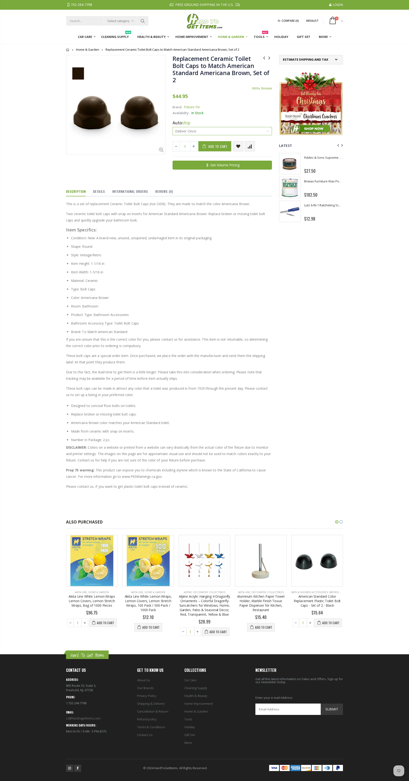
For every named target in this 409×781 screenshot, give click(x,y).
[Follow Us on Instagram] (69, 768)
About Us (143, 680)
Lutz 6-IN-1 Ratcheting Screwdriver (328, 205)
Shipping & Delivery (151, 703)
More (188, 742)
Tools (188, 719)
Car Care (190, 680)
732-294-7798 (81, 4)
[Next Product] (269, 57)
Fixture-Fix (192, 107)
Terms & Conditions (151, 727)
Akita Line (81, 592)
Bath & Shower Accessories (309, 592)
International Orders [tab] (130, 191)
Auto (181, 123)
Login (338, 4)
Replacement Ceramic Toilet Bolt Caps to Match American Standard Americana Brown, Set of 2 (221, 69)
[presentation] (337, 145)
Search (142, 21)
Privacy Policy (146, 696)
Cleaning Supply (195, 688)
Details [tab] (99, 191)
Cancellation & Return (152, 711)
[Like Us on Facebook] (77, 768)
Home (68, 49)
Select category (118, 21)
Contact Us (144, 735)
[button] (337, 522)
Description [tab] (76, 191)
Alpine (188, 592)
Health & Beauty (195, 696)
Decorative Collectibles (209, 592)
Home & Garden (87, 49)
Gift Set (189, 735)
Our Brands (145, 688)
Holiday (189, 727)
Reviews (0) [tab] (164, 191)
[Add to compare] (250, 146)
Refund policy (147, 719)
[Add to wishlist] (238, 146)
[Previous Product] (264, 57)
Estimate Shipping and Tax (305, 60)
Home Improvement (198, 703)
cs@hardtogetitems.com (83, 718)
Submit (331, 709)
